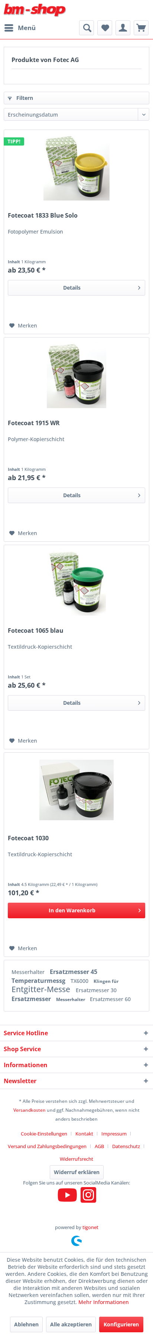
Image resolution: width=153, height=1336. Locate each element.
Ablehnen (26, 1324)
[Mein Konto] (122, 27)
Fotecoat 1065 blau (36, 631)
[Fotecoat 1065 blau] (76, 582)
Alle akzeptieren (71, 1324)
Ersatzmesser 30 (96, 990)
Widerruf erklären (77, 1172)
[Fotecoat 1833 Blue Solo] (76, 167)
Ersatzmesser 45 (73, 972)
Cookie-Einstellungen (44, 1133)
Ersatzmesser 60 (110, 999)
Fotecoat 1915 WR (34, 423)
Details (72, 287)
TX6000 (80, 980)
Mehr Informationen (103, 1302)
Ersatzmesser (32, 999)
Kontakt (84, 1133)
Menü (27, 27)
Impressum (114, 1133)
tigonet (90, 1227)
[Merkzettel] (104, 27)
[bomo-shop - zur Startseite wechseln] (35, 10)
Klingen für (106, 981)
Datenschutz (126, 1146)
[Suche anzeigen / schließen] (86, 27)
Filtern (24, 97)
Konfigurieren (121, 1324)
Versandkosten (29, 1110)
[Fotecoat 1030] (76, 789)
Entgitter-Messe (42, 989)
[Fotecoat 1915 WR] (76, 374)
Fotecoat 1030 (28, 838)
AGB (99, 1146)
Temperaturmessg (39, 981)
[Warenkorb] (141, 27)
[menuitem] (19, 27)
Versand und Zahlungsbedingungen (47, 1146)
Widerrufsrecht (76, 1159)
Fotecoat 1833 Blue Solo (43, 215)
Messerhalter (29, 971)
